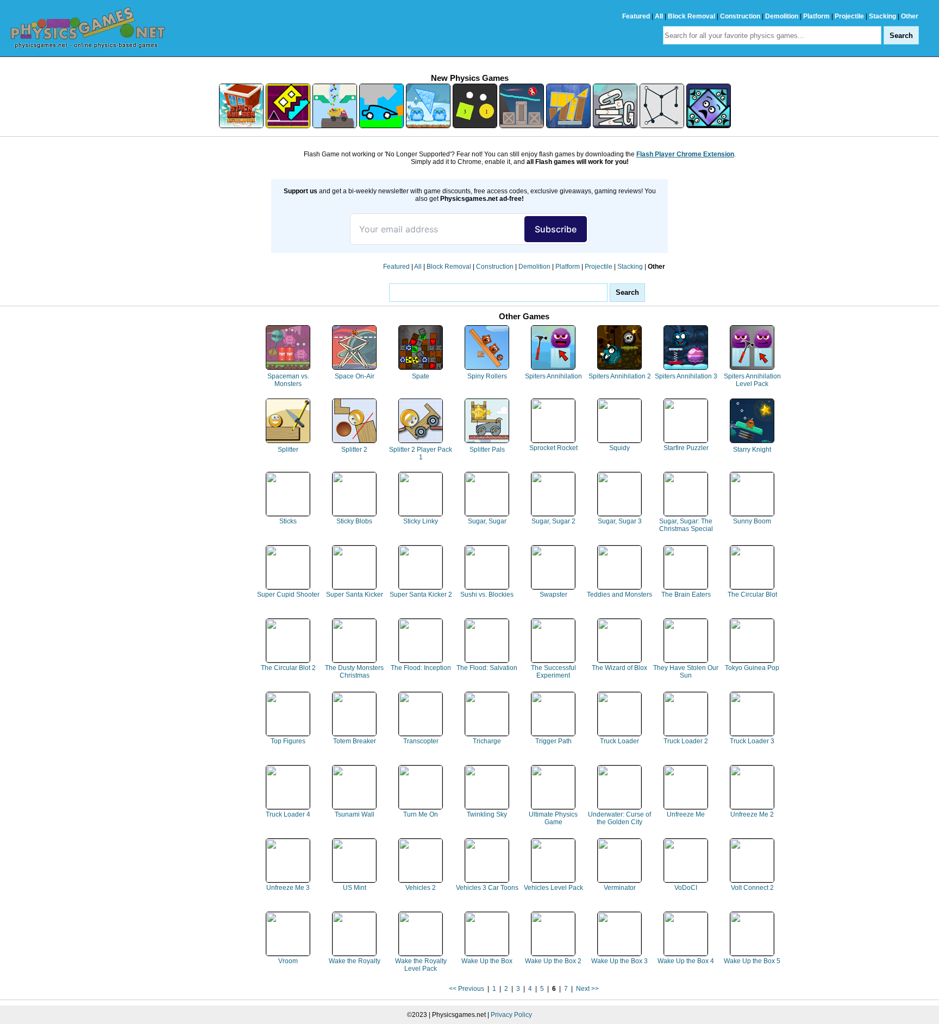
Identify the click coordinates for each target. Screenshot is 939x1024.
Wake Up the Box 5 (752, 961)
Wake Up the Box (486, 961)
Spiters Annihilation (553, 376)
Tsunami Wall (354, 814)
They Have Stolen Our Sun (685, 671)
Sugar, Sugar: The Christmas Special (686, 525)
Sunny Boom (752, 521)
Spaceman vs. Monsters (288, 380)
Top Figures (288, 741)
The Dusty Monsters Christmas (354, 671)
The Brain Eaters (686, 594)
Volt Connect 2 (752, 888)
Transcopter (421, 741)
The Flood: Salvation (486, 668)
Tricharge (487, 741)
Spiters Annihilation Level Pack (752, 380)
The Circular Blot (752, 594)
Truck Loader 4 (288, 814)
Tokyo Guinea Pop (752, 668)
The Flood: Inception (421, 668)
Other (909, 16)
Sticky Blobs (354, 521)
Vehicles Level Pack (553, 888)
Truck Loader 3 (752, 741)
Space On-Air (354, 376)
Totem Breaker (354, 741)
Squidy (619, 448)
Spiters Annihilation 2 (620, 376)
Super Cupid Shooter (288, 594)
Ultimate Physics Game (553, 818)
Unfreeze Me (686, 814)
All (659, 16)
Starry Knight (752, 449)
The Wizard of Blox (619, 668)
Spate (420, 376)
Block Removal (691, 16)
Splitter (288, 449)
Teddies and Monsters (619, 594)
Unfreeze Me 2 (752, 814)
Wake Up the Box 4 (686, 961)
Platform (816, 16)
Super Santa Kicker (354, 594)
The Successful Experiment (553, 671)
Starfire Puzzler (686, 448)
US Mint (354, 888)
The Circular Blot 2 (288, 668)
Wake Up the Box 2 (553, 961)
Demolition (781, 16)
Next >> (587, 989)
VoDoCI (685, 888)
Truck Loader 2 (685, 741)
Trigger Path (553, 741)
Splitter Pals (487, 449)
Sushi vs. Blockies (487, 594)
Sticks (288, 521)
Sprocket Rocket (553, 448)
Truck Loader (619, 741)
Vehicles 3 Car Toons (487, 888)
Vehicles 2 (420, 888)
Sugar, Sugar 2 (553, 521)
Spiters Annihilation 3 (686, 376)
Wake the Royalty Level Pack (421, 964)
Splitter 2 (354, 449)
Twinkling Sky (487, 814)
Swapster (553, 594)
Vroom (288, 961)
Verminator (620, 888)
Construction (740, 16)
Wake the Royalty (354, 961)
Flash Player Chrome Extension (685, 154)
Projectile (849, 16)
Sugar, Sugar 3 (620, 521)
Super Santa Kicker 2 (421, 594)
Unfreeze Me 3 (288, 888)
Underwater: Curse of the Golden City (619, 818)
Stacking (882, 16)
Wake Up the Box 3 (619, 961)
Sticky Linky (420, 521)
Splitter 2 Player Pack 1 (420, 453)
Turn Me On (420, 814)
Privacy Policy (511, 1015)
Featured (636, 16)
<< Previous (466, 989)
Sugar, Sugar (487, 521)
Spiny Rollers (487, 376)
